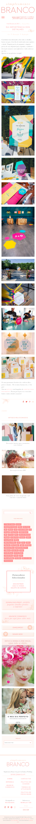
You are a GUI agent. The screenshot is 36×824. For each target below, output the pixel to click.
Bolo (6, 529)
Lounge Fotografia (9, 540)
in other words (14, 537)
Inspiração (25, 34)
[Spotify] (11, 807)
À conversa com (8, 560)
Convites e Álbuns (23, 529)
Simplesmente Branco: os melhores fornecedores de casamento (18, 7)
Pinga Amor (7, 545)
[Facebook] (5, 807)
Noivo (23, 542)
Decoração (16, 34)
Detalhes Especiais (24, 532)
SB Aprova (28, 545)
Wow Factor (18, 558)
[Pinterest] (8, 807)
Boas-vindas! (26, 527)
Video (21, 555)
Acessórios (18, 524)
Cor (9, 34)
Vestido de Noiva (8, 555)
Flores (16, 534)
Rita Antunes (14, 820)
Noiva (18, 542)
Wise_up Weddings (9, 558)
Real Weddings (15, 545)
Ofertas (28, 542)
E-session (11, 534)
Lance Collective (24, 818)
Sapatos (22, 545)
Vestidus (16, 555)
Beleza (19, 527)
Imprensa (10, 782)
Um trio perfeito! (18, 553)
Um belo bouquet (9, 553)
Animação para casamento (10, 527)
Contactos (26, 778)
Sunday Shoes (15, 550)
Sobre (10, 778)
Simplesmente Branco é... (21, 547)
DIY (6, 534)
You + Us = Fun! (27, 558)
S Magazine (7, 550)
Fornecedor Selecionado (25, 534)
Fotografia (7, 537)
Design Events (14, 532)
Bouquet (10, 529)
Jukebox (28, 537)
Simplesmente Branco (9, 547)
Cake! (15, 529)
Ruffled (9, 389)
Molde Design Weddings (10, 542)
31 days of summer (9, 524)
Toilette (21, 550)
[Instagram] (15, 807)
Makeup (16, 540)
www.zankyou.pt (18, 774)
